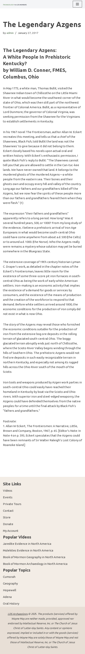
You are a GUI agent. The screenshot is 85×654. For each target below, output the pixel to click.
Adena (7, 596)
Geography (10, 583)
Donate (8, 524)
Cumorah (9, 576)
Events (7, 497)
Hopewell (9, 590)
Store (6, 517)
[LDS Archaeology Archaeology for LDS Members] (15, 4)
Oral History (11, 603)
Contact (8, 510)
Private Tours (12, 504)
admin (10, 32)
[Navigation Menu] (77, 4)
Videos (7, 490)
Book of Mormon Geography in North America (34, 557)
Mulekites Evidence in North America (28, 550)
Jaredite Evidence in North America (27, 543)
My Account (10, 530)
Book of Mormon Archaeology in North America (35, 563)
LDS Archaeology (18, 613)
